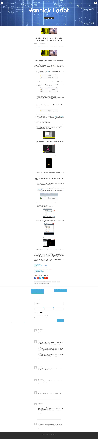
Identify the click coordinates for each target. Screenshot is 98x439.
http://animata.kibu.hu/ (38, 270)
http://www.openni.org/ (38, 266)
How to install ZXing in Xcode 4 (60, 290)
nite (50, 281)
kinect (48, 281)
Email (48, 307)
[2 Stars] (35, 275)
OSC (53, 66)
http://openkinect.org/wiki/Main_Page (40, 265)
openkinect (54, 281)
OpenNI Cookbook (37, 264)
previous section (40, 46)
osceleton (36, 283)
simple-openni (46, 283)
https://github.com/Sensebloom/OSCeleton (41, 267)
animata (36, 281)
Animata (56, 116)
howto (40, 281)
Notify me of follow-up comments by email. (43, 315)
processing (41, 283)
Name (38, 307)
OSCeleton (46, 64)
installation (44, 281)
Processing (61, 116)
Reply (38, 332)
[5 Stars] (37, 275)
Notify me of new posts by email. (41, 317)
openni (58, 281)
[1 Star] (34, 275)
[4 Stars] (36, 275)
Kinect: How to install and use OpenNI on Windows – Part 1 (37, 291)
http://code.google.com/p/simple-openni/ (41, 272)
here (48, 71)
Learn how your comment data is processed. (20, 322)
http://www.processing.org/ (39, 271)
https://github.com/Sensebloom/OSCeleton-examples (45, 105)
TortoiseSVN (40, 189)
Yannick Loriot (49, 10)
